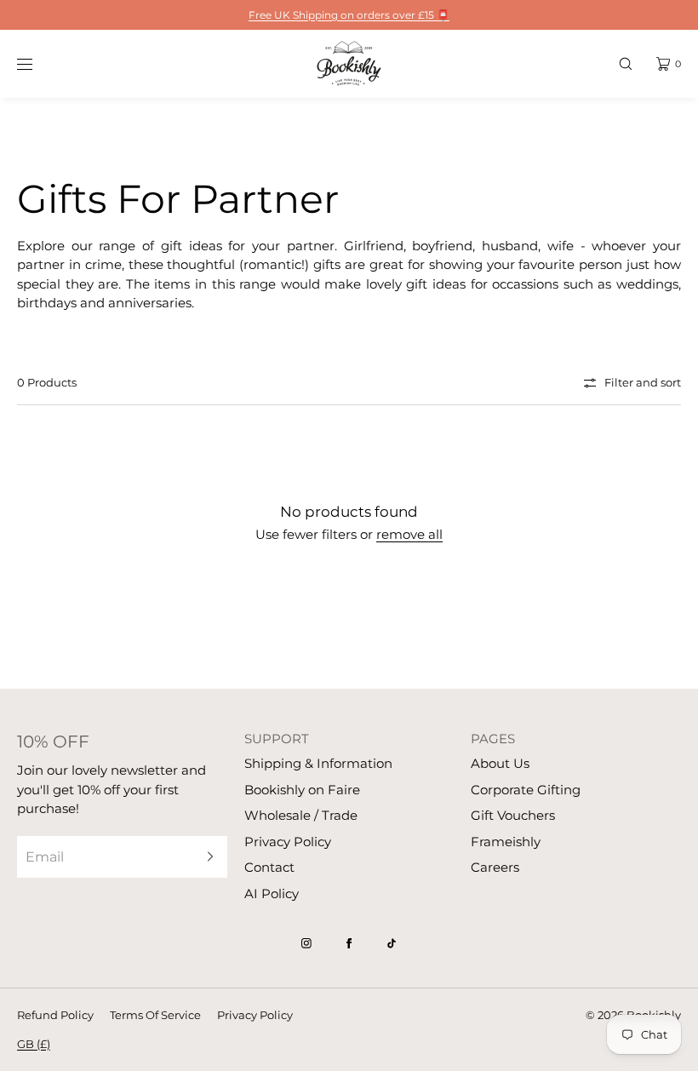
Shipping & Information (318, 763)
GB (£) (33, 1044)
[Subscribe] (206, 857)
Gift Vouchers (513, 815)
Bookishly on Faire (302, 790)
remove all (409, 534)
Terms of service (155, 1015)
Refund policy (55, 1015)
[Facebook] (349, 943)
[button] (626, 63)
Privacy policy (255, 1015)
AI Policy (271, 893)
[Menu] (37, 63)
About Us (500, 763)
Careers (495, 867)
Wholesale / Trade (301, 815)
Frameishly (506, 841)
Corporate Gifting (526, 790)
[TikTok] (391, 943)
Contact (269, 867)
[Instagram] (306, 943)
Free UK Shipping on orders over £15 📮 (349, 15)
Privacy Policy (287, 841)
